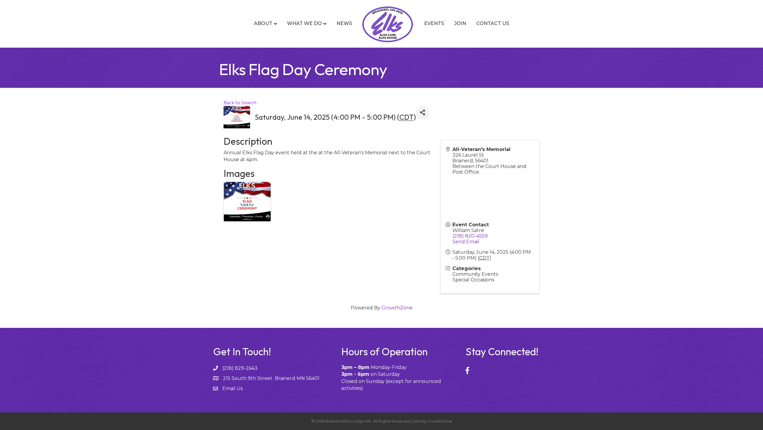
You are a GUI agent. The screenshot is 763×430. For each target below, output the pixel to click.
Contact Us (492, 23)
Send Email (465, 241)
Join (460, 23)
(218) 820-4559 (470, 236)
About (263, 23)
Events (434, 23)
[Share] (422, 112)
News (344, 23)
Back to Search (240, 102)
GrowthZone (397, 308)
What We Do (304, 23)
